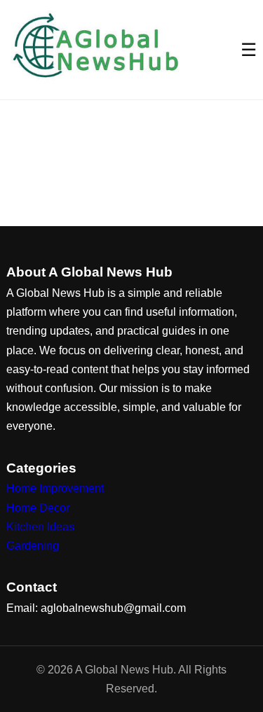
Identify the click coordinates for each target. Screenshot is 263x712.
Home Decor (37, 508)
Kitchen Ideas (40, 527)
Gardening (32, 546)
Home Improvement (55, 488)
